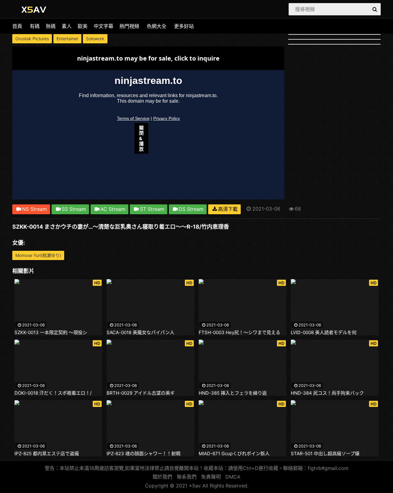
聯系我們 (186, 477)
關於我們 (162, 477)
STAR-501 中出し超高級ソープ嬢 (325, 453)
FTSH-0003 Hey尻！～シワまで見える (239, 332)
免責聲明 (211, 477)
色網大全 (156, 26)
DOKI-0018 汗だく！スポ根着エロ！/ (52, 393)
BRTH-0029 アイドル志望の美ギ (141, 393)
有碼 (35, 26)
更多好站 (184, 26)
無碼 (51, 26)
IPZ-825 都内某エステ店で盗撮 (46, 453)
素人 (67, 26)
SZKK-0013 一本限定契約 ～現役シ (50, 332)
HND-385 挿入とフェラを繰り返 (233, 393)
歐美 (83, 26)
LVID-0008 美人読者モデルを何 (323, 332)
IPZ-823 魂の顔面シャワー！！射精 (144, 453)
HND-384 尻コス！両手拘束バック (327, 393)
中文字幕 (103, 26)
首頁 (17, 26)
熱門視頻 (129, 26)
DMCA (232, 477)
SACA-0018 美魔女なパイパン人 (140, 332)
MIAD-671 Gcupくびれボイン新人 (234, 453)
